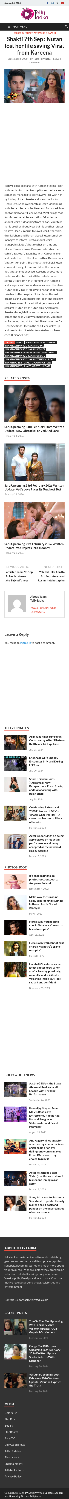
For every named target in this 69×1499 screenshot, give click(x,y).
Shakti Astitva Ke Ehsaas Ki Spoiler (25, 349)
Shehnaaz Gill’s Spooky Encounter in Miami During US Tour (46, 761)
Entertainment (13, 1463)
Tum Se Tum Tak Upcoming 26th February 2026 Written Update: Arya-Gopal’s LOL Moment (46, 1326)
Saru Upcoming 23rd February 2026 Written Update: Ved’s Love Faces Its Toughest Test (34, 487)
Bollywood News (15, 1444)
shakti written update (37, 366)
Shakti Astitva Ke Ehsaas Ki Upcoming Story (30, 352)
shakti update (13, 366)
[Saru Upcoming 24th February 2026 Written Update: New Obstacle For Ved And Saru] (34, 404)
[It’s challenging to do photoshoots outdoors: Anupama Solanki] (15, 876)
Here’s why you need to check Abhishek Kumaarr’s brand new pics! (46, 925)
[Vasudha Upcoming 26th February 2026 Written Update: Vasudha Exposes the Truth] (15, 1374)
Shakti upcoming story (37, 362)
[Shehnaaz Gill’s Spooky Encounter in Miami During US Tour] (15, 758)
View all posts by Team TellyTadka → (43, 609)
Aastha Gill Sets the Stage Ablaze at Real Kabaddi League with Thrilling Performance (45, 1089)
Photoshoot (12, 1457)
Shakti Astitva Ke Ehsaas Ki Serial (24, 345)
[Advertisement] (34, 144)
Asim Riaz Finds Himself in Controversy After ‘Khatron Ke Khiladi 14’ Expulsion (47, 740)
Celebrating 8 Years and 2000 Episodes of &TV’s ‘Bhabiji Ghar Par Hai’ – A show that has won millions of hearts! (45, 815)
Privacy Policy (13, 1476)
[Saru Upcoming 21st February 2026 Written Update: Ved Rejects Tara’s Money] (34, 521)
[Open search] (66, 27)
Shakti (20, 342)
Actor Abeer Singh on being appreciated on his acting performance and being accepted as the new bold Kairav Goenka (46, 843)
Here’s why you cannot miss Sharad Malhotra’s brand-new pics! (46, 946)
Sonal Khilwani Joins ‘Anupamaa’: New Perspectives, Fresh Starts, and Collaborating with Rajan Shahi (46, 786)
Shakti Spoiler (13, 362)
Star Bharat (11, 1431)
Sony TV (10, 1438)
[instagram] (52, 3)
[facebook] (47, 3)
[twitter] (57, 3)
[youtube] (62, 3)
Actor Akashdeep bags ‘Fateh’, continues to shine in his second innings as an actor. (46, 1178)
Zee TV (9, 1425)
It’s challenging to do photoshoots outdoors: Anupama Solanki (43, 879)
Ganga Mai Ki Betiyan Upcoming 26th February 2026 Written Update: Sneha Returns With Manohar (45, 1353)
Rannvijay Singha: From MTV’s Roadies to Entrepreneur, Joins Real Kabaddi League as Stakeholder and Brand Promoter (44, 1117)
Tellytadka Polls (14, 1470)
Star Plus (10, 1419)
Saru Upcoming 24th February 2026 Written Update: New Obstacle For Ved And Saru (34, 429)
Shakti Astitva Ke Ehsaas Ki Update (25, 355)
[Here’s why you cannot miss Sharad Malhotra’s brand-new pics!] (15, 943)
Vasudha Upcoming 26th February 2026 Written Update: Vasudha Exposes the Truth (45, 1380)
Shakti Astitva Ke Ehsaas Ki (41, 33)
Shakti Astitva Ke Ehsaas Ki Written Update (30, 359)
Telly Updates (13, 1451)
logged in (25, 642)
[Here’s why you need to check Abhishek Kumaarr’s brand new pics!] (15, 922)
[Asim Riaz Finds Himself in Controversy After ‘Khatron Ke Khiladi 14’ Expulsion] (15, 736)
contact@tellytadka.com (33, 1299)
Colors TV (18, 33)
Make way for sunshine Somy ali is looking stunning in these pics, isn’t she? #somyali (46, 902)
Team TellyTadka (42, 58)
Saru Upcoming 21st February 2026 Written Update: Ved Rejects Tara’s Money (34, 546)
